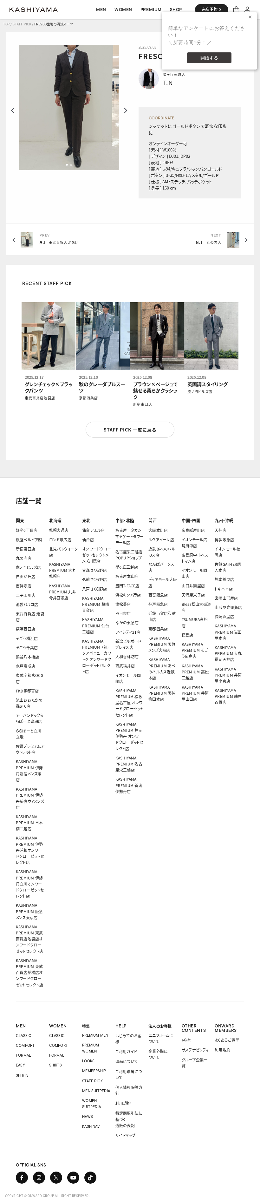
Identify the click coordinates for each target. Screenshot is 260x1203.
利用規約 (123, 1103)
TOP (6, 24)
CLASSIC (24, 1035)
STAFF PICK (22, 24)
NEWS (87, 1116)
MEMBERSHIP (94, 1070)
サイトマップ (125, 1135)
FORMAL (23, 1055)
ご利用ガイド (126, 1051)
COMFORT (25, 1045)
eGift (186, 1040)
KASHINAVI (91, 1126)
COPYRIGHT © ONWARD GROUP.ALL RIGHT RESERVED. (47, 1195)
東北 (86, 520)
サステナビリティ (195, 1050)
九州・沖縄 (224, 520)
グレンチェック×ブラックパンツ (49, 387)
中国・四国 (191, 520)
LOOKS (88, 1061)
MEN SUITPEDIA (96, 1090)
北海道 (55, 520)
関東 (20, 520)
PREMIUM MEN (95, 1035)
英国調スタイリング (207, 384)
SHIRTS (22, 1075)
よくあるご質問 (227, 1040)
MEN (21, 1026)
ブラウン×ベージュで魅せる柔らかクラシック (155, 390)
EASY (20, 1065)
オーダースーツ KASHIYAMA (34, 9)
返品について (126, 1061)
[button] (67, 165)
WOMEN (58, 1026)
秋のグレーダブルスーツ (102, 387)
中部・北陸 (124, 520)
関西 (152, 520)
